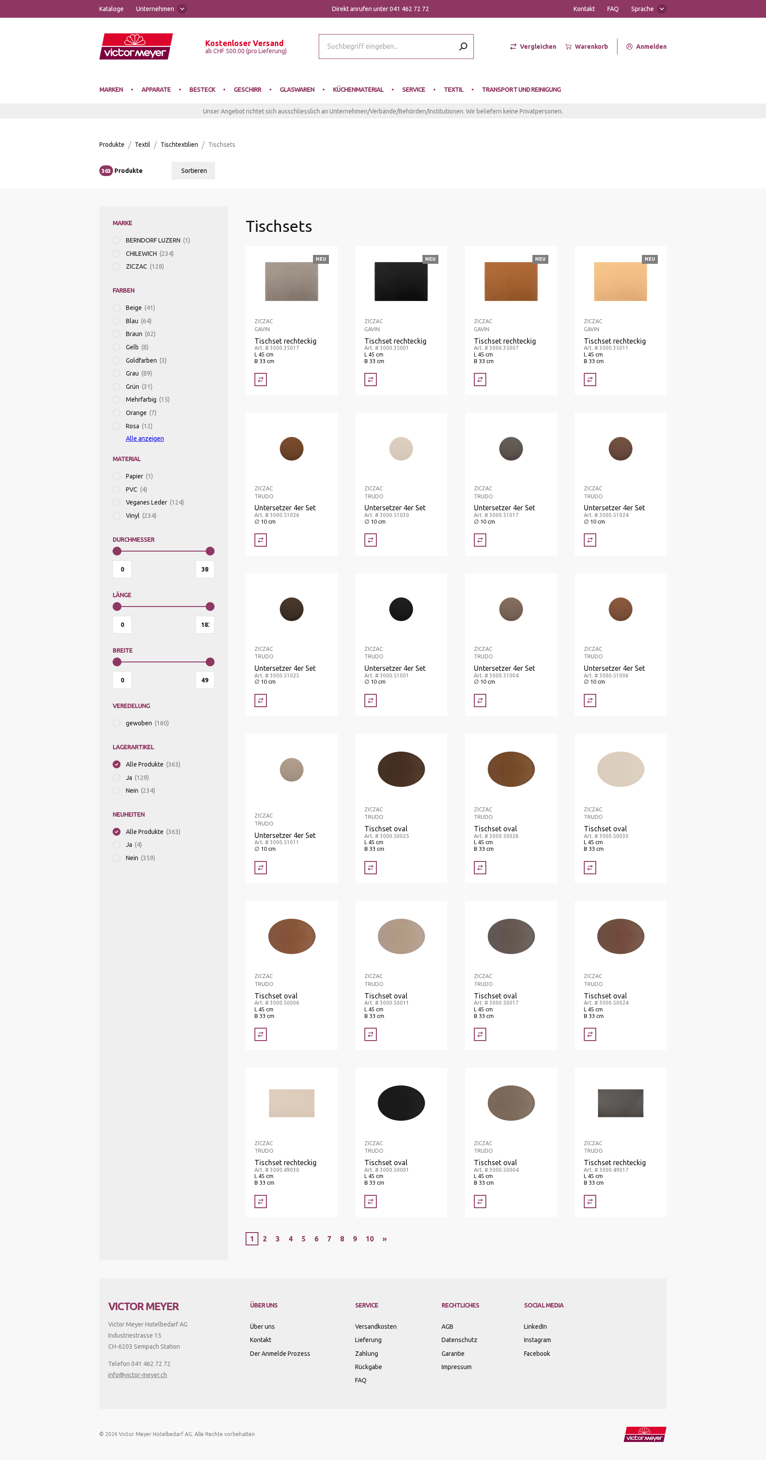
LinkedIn (535, 1326)
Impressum (457, 1366)
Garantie (453, 1353)
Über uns (262, 1326)
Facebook (537, 1353)
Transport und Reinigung (521, 89)
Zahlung (366, 1353)
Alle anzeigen (145, 438)
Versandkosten (376, 1326)
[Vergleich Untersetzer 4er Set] (260, 540)
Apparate (156, 89)
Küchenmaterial (358, 89)
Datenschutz (459, 1339)
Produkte (112, 144)
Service (413, 89)
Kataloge (111, 8)
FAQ (613, 8)
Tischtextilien (179, 144)
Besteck (202, 89)
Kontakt (584, 8)
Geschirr (247, 89)
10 (370, 1239)
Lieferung (368, 1339)
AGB (447, 1326)
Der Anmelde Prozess (280, 1353)
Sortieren (194, 170)
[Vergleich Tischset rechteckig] (260, 379)
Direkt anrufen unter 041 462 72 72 (380, 8)
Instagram (537, 1339)
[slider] (117, 551)
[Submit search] (463, 46)
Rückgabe (368, 1366)
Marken (111, 89)
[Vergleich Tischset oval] (370, 867)
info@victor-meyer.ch (137, 1374)
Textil (453, 89)
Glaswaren (297, 89)
